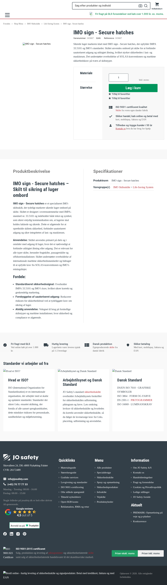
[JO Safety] (20, 513)
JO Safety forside (142, 497)
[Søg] (145, 5)
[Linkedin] (11, 534)
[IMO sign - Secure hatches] (37, 43)
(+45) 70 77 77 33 (18, 484)
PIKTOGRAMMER (141, 400)
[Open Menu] (7, 15)
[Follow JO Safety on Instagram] (18, 534)
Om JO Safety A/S (142, 467)
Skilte (118, 110)
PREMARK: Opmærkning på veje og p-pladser (148, 514)
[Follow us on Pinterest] (24, 534)
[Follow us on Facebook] (5, 534)
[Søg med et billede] (140, 5)
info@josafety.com (18, 479)
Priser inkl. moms (151, 553)
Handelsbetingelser (142, 477)
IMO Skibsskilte (121, 187)
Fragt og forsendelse (143, 482)
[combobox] (111, 5)
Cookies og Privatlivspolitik (147, 487)
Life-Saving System (143, 187)
